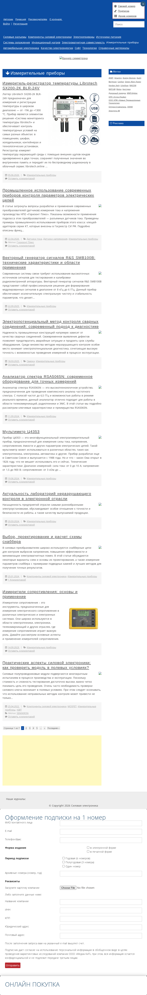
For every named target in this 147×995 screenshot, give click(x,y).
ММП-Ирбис (132, 93)
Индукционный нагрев (46, 42)
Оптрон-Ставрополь (117, 106)
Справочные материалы (114, 48)
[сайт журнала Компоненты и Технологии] (81, 799)
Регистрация (20, 23)
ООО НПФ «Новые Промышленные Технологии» (124, 101)
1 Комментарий (17, 579)
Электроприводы (83, 37)
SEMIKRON (23, 713)
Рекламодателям (37, 19)
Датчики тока (34, 238)
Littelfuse (124, 85)
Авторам (8, 19)
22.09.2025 (14, 306)
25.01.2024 (14, 576)
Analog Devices (129, 78)
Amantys (118, 78)
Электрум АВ (114, 110)
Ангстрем (126, 89)
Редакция (20, 19)
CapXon (121, 81)
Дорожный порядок (117, 93)
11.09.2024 (14, 416)
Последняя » (53, 728)
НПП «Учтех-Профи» (117, 97)
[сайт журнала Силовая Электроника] (38, 799)
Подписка (123, 11)
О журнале (55, 19)
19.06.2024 (14, 478)
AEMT (111, 78)
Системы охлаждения (16, 42)
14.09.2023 (14, 647)
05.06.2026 (14, 175)
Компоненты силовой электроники (50, 37)
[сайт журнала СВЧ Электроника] (132, 799)
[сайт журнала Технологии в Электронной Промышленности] (60, 799)
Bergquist (113, 81)
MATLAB (112, 89)
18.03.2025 (14, 361)
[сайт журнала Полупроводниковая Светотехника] (107, 799)
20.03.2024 (14, 521)
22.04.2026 (14, 238)
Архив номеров (127, 16)
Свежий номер (126, 6)
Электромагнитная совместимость (83, 42)
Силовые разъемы (14, 37)
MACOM (132, 85)
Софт (78, 48)
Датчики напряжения (55, 238)
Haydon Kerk (114, 85)
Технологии (89, 48)
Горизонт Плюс (25, 242)
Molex (119, 89)
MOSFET (72, 706)
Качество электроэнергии (57, 48)
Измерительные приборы (122, 42)
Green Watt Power (133, 81)
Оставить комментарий (21, 178)
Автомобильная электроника (21, 48)
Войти (6, 23)
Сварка (31, 361)
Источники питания (108, 37)
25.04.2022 (14, 706)
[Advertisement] (52, 760)
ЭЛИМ (130, 106)
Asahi (139, 78)
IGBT (19, 709)
